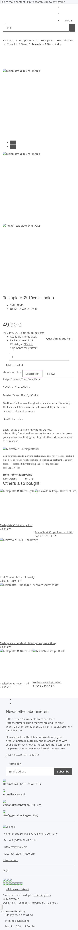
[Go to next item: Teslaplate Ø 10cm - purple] (12, 51)
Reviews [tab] (50, 373)
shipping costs (35, 332)
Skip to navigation (54, 2)
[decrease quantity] (6, 356)
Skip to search (35, 2)
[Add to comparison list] (13, 315)
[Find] (72, 28)
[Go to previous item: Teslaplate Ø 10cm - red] (6, 51)
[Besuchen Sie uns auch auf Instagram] (16, 704)
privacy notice (26, 744)
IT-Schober (22, 902)
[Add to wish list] (19, 315)
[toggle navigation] (7, 18)
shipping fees (42, 895)
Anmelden (15, 763)
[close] (6, 65)
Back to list (9, 40)
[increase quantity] (72, 356)
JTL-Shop (51, 902)
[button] (68, 7)
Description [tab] (32, 373)
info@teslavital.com (17, 920)
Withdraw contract (17, 889)
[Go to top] (1, 907)
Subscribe (63, 771)
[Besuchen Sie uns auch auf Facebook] (16, 700)
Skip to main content (13, 2)
